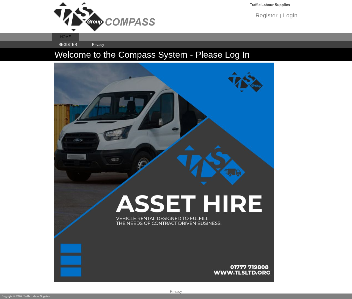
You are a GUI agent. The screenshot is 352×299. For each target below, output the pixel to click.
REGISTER (68, 45)
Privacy (98, 45)
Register (266, 15)
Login (290, 15)
